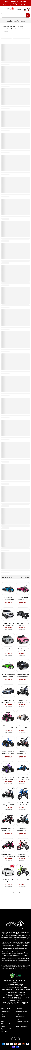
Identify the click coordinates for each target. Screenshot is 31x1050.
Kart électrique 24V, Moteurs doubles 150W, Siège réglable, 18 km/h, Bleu (22, 778)
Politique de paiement (21, 1019)
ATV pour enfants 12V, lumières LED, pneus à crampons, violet (8, 778)
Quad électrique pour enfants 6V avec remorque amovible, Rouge (22, 599)
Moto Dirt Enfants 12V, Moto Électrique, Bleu (23, 804)
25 (19, 892)
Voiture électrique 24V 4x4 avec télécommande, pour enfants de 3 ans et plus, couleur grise (8, 650)
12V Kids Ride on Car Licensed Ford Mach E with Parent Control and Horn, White (8, 881)
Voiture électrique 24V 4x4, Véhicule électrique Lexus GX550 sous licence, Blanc (8, 624)
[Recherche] (28, 15)
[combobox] (15, 15)
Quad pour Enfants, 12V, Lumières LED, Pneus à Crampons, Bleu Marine (8, 753)
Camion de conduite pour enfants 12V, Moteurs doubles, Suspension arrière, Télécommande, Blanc (8, 830)
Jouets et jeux (12, 26)
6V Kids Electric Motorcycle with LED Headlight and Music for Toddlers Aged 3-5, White (23, 701)
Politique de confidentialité (22, 1021)
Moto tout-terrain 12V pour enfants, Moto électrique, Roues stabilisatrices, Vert (23, 881)
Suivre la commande (6, 1019)
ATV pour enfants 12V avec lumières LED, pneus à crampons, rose (8, 727)
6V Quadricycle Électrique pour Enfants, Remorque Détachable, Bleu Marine (8, 599)
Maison (4, 26)
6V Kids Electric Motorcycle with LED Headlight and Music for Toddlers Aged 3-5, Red (22, 753)
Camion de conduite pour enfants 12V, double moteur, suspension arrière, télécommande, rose (8, 855)
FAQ (2, 1021)
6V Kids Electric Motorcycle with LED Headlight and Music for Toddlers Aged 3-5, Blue (22, 830)
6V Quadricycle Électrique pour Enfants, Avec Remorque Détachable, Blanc (22, 727)
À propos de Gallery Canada (15, 984)
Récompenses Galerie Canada (7, 1025)
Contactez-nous (5, 1011)
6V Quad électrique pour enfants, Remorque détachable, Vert (8, 676)
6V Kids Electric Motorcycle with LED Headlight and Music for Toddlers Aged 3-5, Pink (8, 804)
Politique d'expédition (21, 1011)
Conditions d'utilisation (21, 1026)
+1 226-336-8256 (19, 995)
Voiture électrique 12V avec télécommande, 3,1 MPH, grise (8, 701)
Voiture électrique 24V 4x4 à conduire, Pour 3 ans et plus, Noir (23, 676)
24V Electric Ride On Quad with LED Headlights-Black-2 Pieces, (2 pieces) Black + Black (22, 624)
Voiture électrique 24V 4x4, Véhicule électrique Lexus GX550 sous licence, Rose (22, 650)
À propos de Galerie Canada (6, 1015)
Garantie (18, 1024)
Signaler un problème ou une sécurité (7, 1030)
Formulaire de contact (16, 1000)
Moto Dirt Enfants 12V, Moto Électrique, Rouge (23, 855)
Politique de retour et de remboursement (22, 1015)
